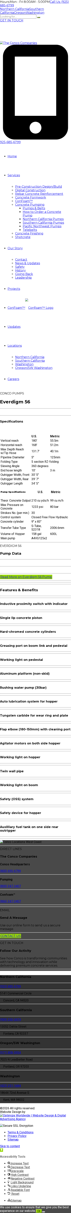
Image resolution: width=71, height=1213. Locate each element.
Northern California (29, 357)
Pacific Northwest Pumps (42, 226)
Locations (15, 345)
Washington (24, 364)
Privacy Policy (17, 1136)
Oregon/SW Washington (33, 368)
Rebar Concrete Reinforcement (39, 194)
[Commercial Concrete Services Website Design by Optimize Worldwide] (35, 1119)
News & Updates (27, 263)
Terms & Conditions (21, 1132)
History (20, 270)
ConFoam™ (24, 201)
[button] (1, 1150)
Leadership (23, 277)
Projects (14, 289)
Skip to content (10, 1146)
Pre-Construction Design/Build (38, 186)
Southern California (30, 360)
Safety (20, 267)
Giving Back (24, 274)
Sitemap (13, 1139)
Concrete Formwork (30, 197)
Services (14, 175)
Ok (39, 1211)
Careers (13, 379)
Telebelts (30, 230)
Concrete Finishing (29, 233)
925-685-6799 (10, 142)
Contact (21, 259)
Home (12, 156)
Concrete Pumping (29, 204)
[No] (43, 1211)
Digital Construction (30, 190)
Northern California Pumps (43, 219)
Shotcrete (22, 237)
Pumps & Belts (34, 208)
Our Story (15, 248)
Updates (14, 327)
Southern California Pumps (43, 222)
